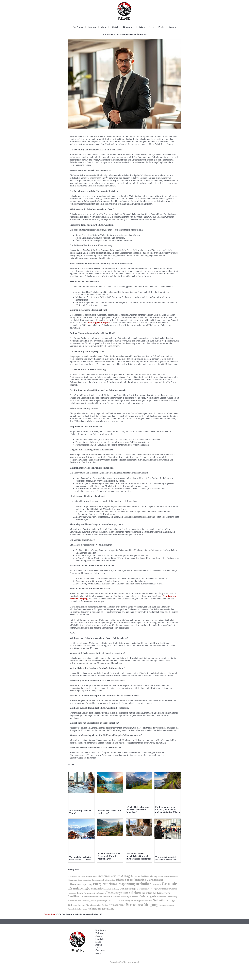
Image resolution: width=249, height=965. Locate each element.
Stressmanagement (166, 905)
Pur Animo (78, 27)
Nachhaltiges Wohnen (129, 897)
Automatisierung (164, 876)
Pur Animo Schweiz (166, 941)
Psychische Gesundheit (114, 901)
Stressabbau (117, 905)
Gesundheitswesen (167, 888)
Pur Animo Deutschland (167, 932)
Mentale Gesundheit (102, 897)
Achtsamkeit (91, 876)
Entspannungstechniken (133, 884)
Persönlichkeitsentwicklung (79, 901)
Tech (151, 27)
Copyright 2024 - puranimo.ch (124, 962)
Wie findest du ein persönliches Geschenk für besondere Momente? (139, 856)
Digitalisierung (155, 879)
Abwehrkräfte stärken (76, 876)
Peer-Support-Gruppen (98, 322)
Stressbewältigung (142, 904)
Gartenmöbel (156, 884)
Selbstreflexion (76, 904)
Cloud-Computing (84, 880)
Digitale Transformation (131, 879)
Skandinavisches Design (97, 905)
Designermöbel (109, 880)
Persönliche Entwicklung (166, 897)
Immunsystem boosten (95, 893)
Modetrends (115, 897)
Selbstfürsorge (164, 900)
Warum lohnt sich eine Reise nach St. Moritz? (80, 858)
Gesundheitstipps (128, 888)
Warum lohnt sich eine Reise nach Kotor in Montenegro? (109, 856)
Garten (98, 936)
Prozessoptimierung (98, 901)
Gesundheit (128, 27)
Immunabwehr (76, 893)
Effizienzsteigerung (80, 883)
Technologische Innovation (77, 909)
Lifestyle (115, 27)
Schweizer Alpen (146, 901)
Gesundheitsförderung (110, 889)
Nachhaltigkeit (147, 896)
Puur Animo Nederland (167, 950)
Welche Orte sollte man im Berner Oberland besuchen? (138, 809)
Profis (161, 27)
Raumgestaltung (131, 900)
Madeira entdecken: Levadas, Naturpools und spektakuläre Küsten (167, 809)
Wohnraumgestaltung (100, 908)
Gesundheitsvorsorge (147, 888)
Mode (103, 27)
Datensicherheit (97, 880)
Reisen (141, 27)
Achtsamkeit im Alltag (114, 876)
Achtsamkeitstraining (143, 876)
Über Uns (100, 950)
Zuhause (92, 27)
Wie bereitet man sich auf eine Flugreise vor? (166, 858)
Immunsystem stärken (123, 893)
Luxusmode (88, 896)
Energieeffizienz (104, 884)
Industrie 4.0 (148, 892)
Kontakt (172, 27)
